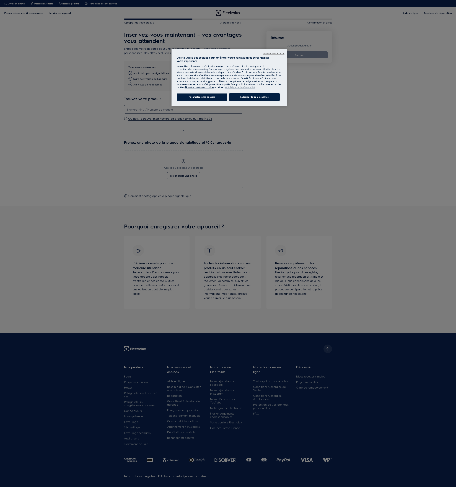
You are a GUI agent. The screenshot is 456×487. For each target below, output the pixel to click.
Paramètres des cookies (202, 97)
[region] (229, 77)
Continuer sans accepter (273, 53)
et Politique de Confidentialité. (240, 87)
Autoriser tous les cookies (254, 97)
